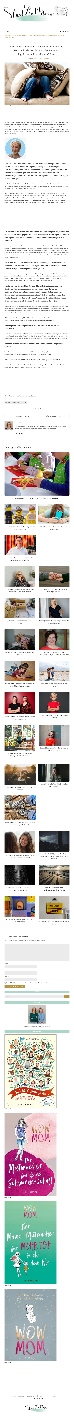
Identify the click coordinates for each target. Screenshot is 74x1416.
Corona (7, 402)
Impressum (21, 1396)
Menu (7, 31)
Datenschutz (30, 1396)
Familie (9, 35)
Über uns (39, 1396)
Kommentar (8, 943)
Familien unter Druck (50, 265)
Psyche (24, 402)
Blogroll (47, 1396)
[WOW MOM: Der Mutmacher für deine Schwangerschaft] (30, 1154)
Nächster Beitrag (53, 416)
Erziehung (14, 35)
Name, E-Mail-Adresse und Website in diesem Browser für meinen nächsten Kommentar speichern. (31, 983)
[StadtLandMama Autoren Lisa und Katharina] (37, 1014)
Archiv (54, 1396)
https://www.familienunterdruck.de (25, 396)
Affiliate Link (8, 1109)
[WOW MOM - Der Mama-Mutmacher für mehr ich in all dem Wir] (30, 1242)
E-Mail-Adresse (9, 970)
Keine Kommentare (43, 58)
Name (6, 963)
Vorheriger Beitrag (20, 416)
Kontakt (13, 1396)
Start (6, 35)
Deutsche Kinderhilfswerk (46, 320)
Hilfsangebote (16, 402)
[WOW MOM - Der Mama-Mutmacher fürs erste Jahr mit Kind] (30, 1325)
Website (7, 976)
